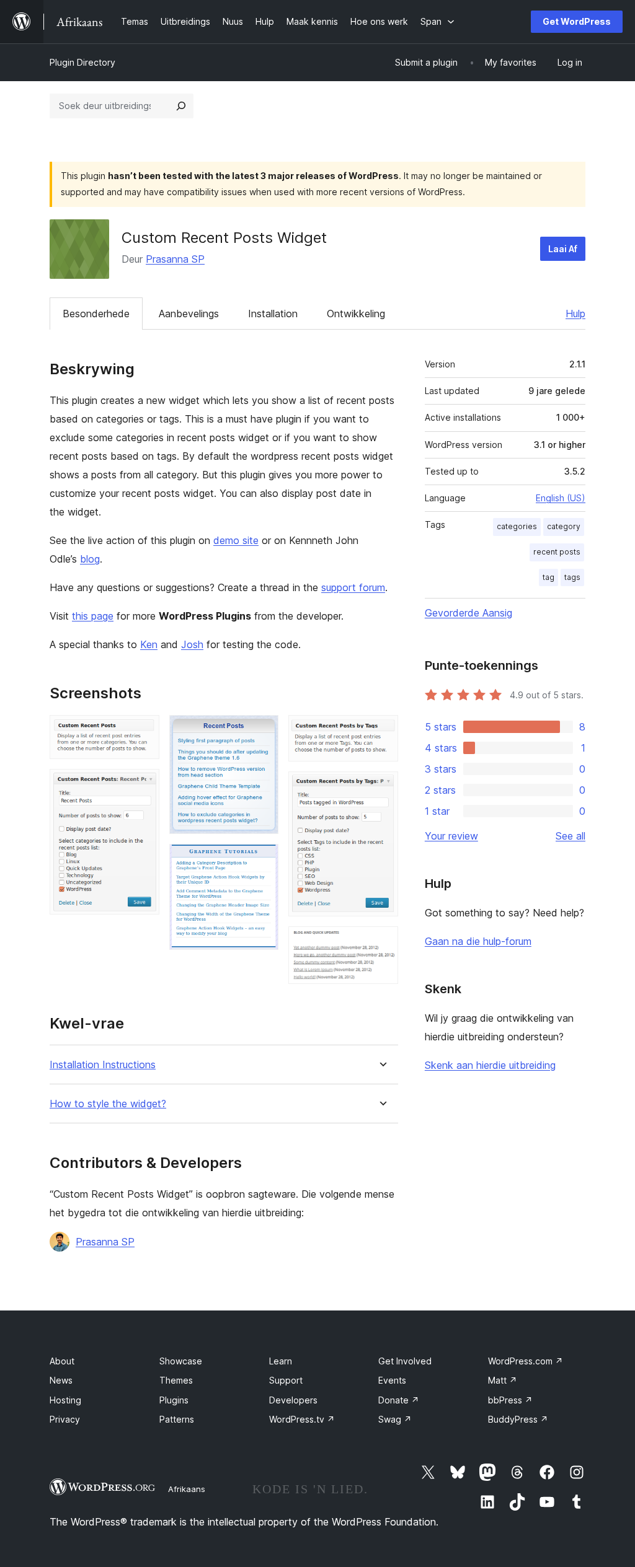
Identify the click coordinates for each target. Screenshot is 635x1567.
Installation (273, 313)
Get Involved (405, 1361)
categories (517, 526)
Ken (149, 644)
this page (92, 616)
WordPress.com (525, 1361)
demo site (236, 540)
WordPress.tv (302, 1419)
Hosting (65, 1400)
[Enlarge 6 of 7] (381, 788)
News (61, 1380)
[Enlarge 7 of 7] (381, 943)
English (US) (560, 498)
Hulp (575, 313)
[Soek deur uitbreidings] (181, 106)
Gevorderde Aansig (468, 613)
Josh (192, 644)
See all (570, 836)
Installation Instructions (103, 1065)
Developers (293, 1400)
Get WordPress (577, 21)
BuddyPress (518, 1419)
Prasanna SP (175, 259)
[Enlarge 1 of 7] (142, 732)
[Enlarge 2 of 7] (142, 785)
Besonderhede (96, 313)
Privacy (65, 1419)
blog (90, 559)
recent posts (556, 551)
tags (572, 577)
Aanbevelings (189, 313)
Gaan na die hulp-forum (478, 941)
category (563, 526)
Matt (502, 1380)
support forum (353, 587)
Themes (176, 1380)
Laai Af (562, 249)
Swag (395, 1419)
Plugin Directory (82, 62)
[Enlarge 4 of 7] (261, 860)
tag (548, 577)
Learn (280, 1361)
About (62, 1361)
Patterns (176, 1419)
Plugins (174, 1400)
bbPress (510, 1400)
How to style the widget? (108, 1104)
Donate (398, 1400)
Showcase (180, 1361)
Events (392, 1380)
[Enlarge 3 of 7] (261, 732)
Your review (451, 836)
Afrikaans (186, 1489)
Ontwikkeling (356, 313)
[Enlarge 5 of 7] (381, 732)
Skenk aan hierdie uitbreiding (490, 1065)
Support (286, 1380)
